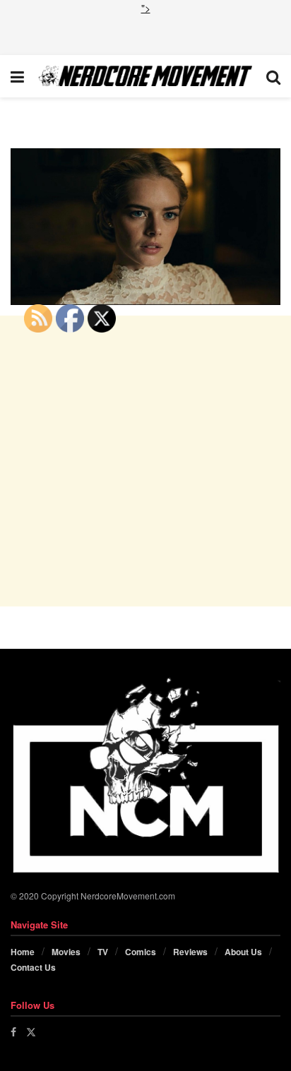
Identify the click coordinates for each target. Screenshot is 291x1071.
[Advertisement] (145, 33)
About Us (243, 951)
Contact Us (33, 967)
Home (23, 951)
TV (102, 951)
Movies (66, 951)
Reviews (190, 951)
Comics (140, 951)
